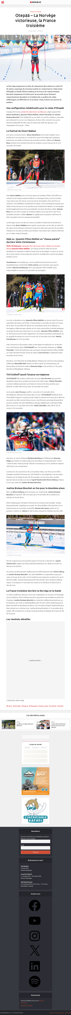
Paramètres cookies (26, 1005)
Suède (61, 706)
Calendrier (43, 747)
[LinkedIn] (35, 972)
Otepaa (25, 706)
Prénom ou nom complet (28, 838)
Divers (18, 722)
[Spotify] (35, 988)
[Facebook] (35, 912)
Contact (52, 1012)
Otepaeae (33, 706)
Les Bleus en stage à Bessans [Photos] (25, 724)
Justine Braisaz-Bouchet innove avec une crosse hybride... (58, 725)
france (9, 706)
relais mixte (43, 706)
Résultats (27, 747)
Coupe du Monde (35, 11)
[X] (35, 957)
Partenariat (68, 1012)
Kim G (41, 31)
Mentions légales (59, 1012)
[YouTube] (35, 927)
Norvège (17, 706)
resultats (53, 706)
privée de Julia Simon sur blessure (34, 112)
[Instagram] (35, 942)
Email (22, 845)
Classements (35, 747)
